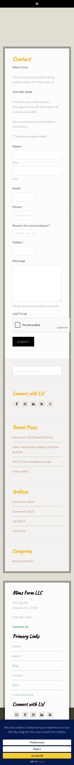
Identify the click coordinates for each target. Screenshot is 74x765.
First (15, 162)
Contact (18, 675)
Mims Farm (35, 28)
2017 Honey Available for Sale (32, 461)
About (16, 656)
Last (15, 178)
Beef (16, 685)
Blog (15, 665)
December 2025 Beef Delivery (33, 437)
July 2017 (19, 521)
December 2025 (23, 501)
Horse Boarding (23, 694)
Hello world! (20, 471)
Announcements (23, 561)
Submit (23, 341)
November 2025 (23, 511)
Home (17, 646)
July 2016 (19, 530)
